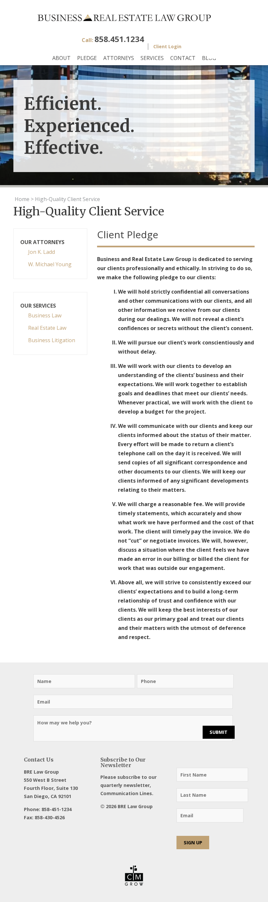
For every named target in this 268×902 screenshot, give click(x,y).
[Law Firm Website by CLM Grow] (134, 876)
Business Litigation (51, 340)
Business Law (44, 315)
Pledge (87, 58)
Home (22, 199)
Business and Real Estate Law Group (134, 18)
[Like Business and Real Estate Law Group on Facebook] (104, 819)
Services (152, 58)
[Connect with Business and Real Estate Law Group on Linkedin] (139, 819)
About (61, 58)
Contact (182, 58)
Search (217, 51)
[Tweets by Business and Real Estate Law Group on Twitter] (116, 819)
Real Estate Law (47, 327)
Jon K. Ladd (41, 251)
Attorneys (118, 58)
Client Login (167, 46)
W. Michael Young (50, 264)
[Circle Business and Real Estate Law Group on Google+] (128, 819)
